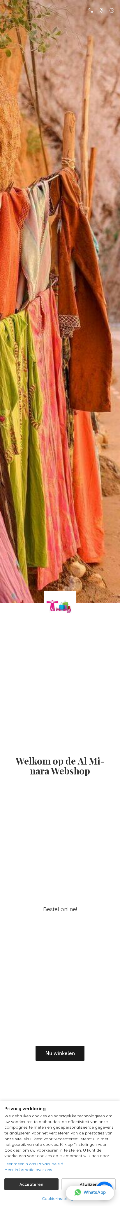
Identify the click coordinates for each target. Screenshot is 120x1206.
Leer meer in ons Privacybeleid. (34, 1163)
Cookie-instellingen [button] (60, 1198)
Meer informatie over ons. (28, 1169)
